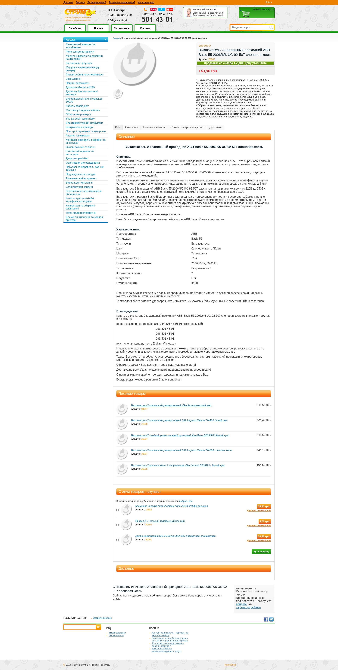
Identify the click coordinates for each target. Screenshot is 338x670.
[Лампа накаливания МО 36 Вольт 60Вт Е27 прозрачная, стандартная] (126, 535)
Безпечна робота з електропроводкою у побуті (166, 650)
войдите (241, 604)
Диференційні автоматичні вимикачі (82, 93)
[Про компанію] (122, 30)
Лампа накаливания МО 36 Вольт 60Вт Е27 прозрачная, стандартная (175, 535)
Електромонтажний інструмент (84, 122)
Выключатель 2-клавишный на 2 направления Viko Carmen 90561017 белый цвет (178, 465)
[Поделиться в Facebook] (266, 619)
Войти (268, 2)
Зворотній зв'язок (102, 618)
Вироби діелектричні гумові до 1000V (84, 100)
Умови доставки (117, 632)
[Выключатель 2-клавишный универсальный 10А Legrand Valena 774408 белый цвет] (122, 419)
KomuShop (230, 664)
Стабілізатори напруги (79, 186)
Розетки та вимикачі (78, 135)
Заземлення (73, 78)
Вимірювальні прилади (79, 127)
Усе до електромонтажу (80, 118)
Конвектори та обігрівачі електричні (80, 207)
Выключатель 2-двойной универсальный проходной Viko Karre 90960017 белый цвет (180, 435)
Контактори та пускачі (79, 63)
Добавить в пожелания (259, 510)
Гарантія (80, 2)
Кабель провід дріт (77, 105)
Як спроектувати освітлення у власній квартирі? (168, 644)
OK (98, 627)
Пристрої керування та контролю (86, 131)
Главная (116, 38)
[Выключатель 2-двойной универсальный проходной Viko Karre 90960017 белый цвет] (122, 434)
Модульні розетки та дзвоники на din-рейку (84, 57)
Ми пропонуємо (146, 2)
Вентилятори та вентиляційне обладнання (84, 193)
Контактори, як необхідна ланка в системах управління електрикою (170, 639)
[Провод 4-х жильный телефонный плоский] (126, 520)
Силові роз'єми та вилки (80, 146)
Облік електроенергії (78, 114)
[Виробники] (75, 30)
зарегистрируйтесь (248, 607)
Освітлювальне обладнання (83, 162)
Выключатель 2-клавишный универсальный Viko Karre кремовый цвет (171, 405)
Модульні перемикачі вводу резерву (82, 69)
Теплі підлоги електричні (80, 212)
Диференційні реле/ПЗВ (80, 87)
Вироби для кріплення (79, 182)
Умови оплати (116, 635)
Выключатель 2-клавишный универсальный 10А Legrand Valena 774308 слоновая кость (181, 450)
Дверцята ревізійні (77, 158)
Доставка (68, 2)
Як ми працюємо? (96, 2)
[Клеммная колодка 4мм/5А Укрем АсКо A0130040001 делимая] (126, 505)
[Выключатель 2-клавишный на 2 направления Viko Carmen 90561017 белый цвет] (122, 464)
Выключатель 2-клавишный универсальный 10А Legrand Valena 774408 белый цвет (179, 420)
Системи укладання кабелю (83, 110)
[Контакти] (145, 30)
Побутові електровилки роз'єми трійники (85, 168)
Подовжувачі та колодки (80, 174)
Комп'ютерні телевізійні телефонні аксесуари (80, 200)
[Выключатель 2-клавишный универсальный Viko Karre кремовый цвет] (122, 404)
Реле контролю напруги (80, 51)
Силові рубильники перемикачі (84, 74)
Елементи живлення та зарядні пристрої (84, 218)
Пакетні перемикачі (77, 82)
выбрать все (185, 501)
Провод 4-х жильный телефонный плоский (160, 520)
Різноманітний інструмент (81, 178)
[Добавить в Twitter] (271, 619)
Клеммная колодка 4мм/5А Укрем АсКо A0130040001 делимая (171, 505)
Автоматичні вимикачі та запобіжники (80, 46)
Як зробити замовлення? (122, 2)
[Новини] (98, 30)
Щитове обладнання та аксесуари (80, 153)
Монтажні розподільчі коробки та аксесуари (85, 141)
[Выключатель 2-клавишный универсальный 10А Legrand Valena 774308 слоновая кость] (122, 449)
